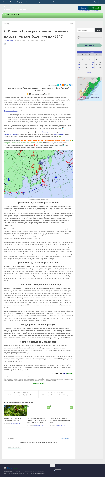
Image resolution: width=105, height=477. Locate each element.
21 (93, 65)
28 (93, 67)
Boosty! (83, 8)
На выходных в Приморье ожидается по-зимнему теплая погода (60, 420)
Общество (46, 2)
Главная (5, 2)
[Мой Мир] (70, 85)
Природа (19, 2)
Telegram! (95, 8)
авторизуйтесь (65, 438)
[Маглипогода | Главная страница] (15, 8)
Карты (28, 2)
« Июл (89, 72)
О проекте (79, 2)
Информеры (37, 2)
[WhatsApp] (67, 85)
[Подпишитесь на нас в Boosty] (76, 468)
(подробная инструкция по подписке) (89, 10)
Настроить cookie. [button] (40, 473)
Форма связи (69, 2)
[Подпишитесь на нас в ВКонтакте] (85, 468)
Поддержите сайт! (38, 383)
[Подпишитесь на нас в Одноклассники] (87, 468)
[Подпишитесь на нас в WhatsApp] (96, 468)
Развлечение (57, 2)
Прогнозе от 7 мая (10, 111)
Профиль (97, 2)
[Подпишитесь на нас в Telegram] (81, 468)
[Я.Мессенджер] (58, 85)
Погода (12, 2)
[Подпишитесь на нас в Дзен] (91, 468)
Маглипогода (9, 41)
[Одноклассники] (63, 85)
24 (79, 67)
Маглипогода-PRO (10, 134)
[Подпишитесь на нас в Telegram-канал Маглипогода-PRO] (79, 468)
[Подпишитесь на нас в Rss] (100, 468)
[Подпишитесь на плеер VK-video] (93, 468)
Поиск (98, 30)
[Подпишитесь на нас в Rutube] (89, 468)
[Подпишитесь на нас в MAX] (83, 468)
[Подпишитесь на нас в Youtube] (98, 468)
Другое (88, 2)
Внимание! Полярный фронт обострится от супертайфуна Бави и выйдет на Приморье (36, 420)
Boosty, (45, 132)
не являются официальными (37, 376)
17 (79, 65)
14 (93, 62)
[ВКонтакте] (61, 85)
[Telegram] (65, 85)
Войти (78, 24)
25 (82, 67)
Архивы (79, 36)
